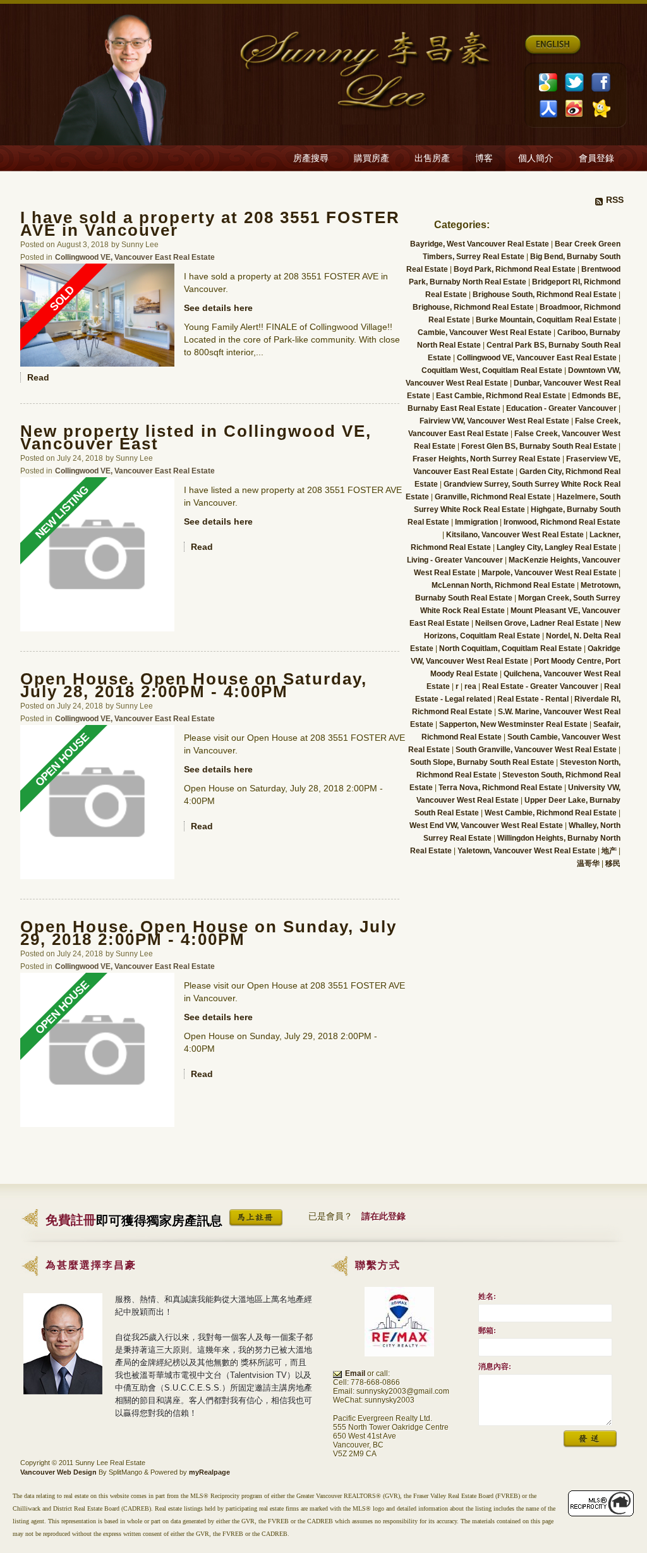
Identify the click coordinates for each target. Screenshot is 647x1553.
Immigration (477, 522)
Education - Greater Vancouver (562, 408)
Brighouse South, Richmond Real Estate (546, 294)
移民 (612, 863)
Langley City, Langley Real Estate (558, 547)
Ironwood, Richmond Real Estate (562, 522)
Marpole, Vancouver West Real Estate (550, 572)
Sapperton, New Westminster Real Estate (514, 724)
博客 (484, 158)
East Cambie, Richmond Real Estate (502, 395)
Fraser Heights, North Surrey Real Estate (487, 458)
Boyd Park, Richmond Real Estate (515, 269)
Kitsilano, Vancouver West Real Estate (516, 534)
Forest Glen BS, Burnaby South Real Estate (540, 446)
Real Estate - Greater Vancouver (541, 686)
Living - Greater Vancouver (456, 560)
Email (355, 1373)
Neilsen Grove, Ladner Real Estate (538, 623)
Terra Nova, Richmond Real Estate (501, 787)
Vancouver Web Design (58, 1472)
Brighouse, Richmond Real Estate (474, 307)
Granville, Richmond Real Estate (494, 496)
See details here (218, 308)
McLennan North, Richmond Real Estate (504, 585)
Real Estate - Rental (534, 699)
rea (471, 686)
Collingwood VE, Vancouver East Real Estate (135, 257)
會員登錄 (596, 158)
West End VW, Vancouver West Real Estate (487, 825)
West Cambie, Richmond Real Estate (552, 812)
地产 (610, 850)
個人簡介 (535, 158)
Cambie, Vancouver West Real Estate (485, 332)
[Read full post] (97, 315)
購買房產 (371, 158)
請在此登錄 (383, 1216)
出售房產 (432, 158)
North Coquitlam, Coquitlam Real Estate (511, 648)
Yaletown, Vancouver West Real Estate (527, 850)
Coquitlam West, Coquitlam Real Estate (492, 370)
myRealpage (209, 1472)
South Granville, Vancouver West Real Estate (537, 749)
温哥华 (589, 863)
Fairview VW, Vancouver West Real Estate (495, 421)
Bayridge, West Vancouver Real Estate (480, 244)
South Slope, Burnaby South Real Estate (483, 762)
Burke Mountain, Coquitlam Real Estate (547, 319)
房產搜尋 (311, 158)
